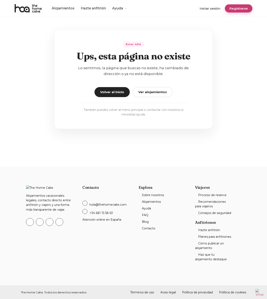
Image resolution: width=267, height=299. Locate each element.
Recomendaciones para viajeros (210, 204)
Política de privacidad (197, 292)
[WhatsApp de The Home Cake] (40, 222)
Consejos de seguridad (214, 213)
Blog (145, 222)
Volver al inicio (112, 92)
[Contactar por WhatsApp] (260, 293)
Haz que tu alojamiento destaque (211, 257)
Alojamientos (63, 8)
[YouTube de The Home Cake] (49, 222)
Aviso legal (168, 292)
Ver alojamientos (152, 92)
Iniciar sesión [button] (210, 8)
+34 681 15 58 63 (101, 213)
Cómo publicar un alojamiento (209, 245)
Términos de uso (142, 292)
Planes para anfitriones (214, 237)
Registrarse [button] (238, 8)
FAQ (145, 215)
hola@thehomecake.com (108, 204)
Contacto (148, 228)
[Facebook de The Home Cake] (30, 222)
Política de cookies (232, 292)
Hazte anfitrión (93, 8)
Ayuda (117, 8)
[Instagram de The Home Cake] (59, 222)
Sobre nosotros (153, 195)
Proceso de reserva (212, 195)
